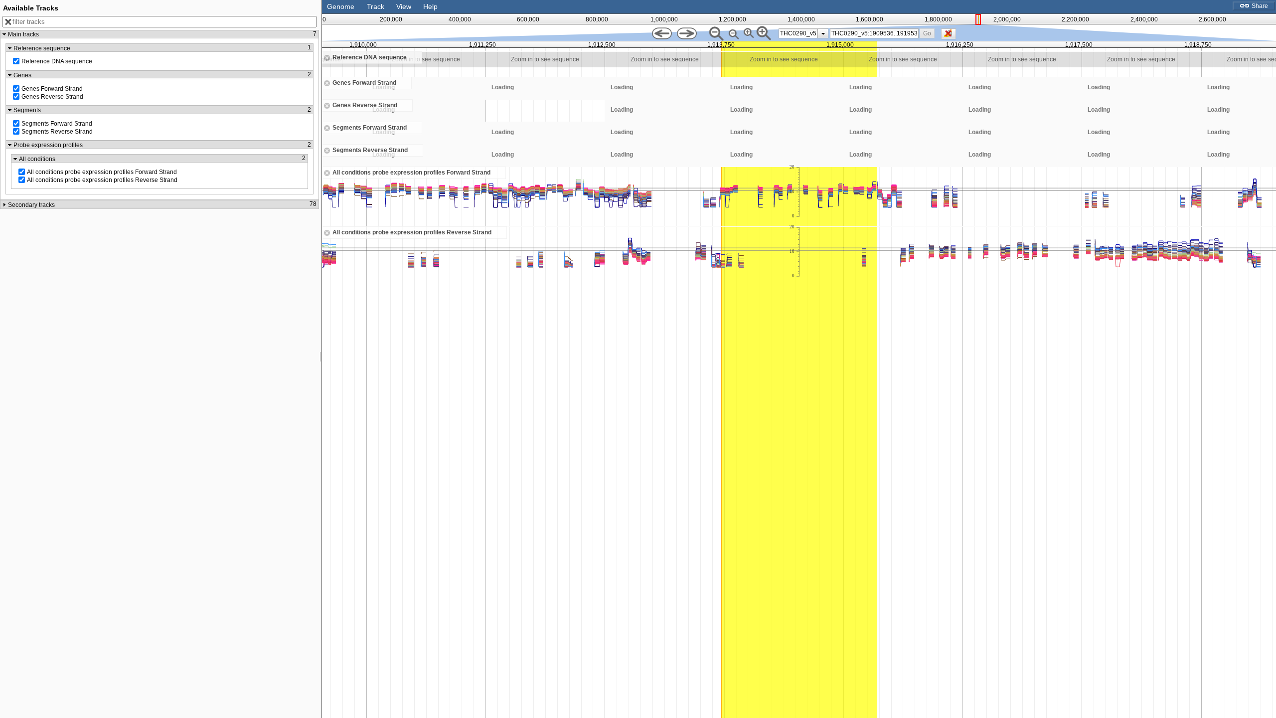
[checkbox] (951, 36)
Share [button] (1259, 5)
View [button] (403, 6)
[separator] (320, 359)
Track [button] (375, 6)
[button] (927, 33)
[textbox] (874, 33)
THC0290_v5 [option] (798, 33)
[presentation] (823, 33)
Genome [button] (340, 6)
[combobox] (874, 33)
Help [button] (430, 6)
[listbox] (803, 33)
